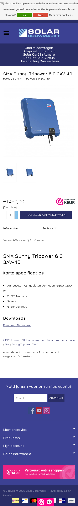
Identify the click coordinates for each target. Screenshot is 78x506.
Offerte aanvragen (39, 48)
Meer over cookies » (61, 15)
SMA (7, 344)
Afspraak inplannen (39, 51)
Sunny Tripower (21, 344)
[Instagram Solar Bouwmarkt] (46, 410)
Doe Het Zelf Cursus (39, 58)
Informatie (10, 228)
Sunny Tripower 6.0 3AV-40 (31, 78)
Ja (24, 15)
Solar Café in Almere (39, 54)
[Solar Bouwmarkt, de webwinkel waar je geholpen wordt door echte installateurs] (45, 33)
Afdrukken (25, 356)
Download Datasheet (17, 325)
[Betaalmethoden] (15, 500)
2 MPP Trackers (12, 339)
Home (6, 78)
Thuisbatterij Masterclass (39, 61)
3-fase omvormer (34, 339)
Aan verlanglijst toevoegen (20, 352)
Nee (40, 15)
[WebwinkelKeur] (39, 472)
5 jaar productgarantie (61, 339)
